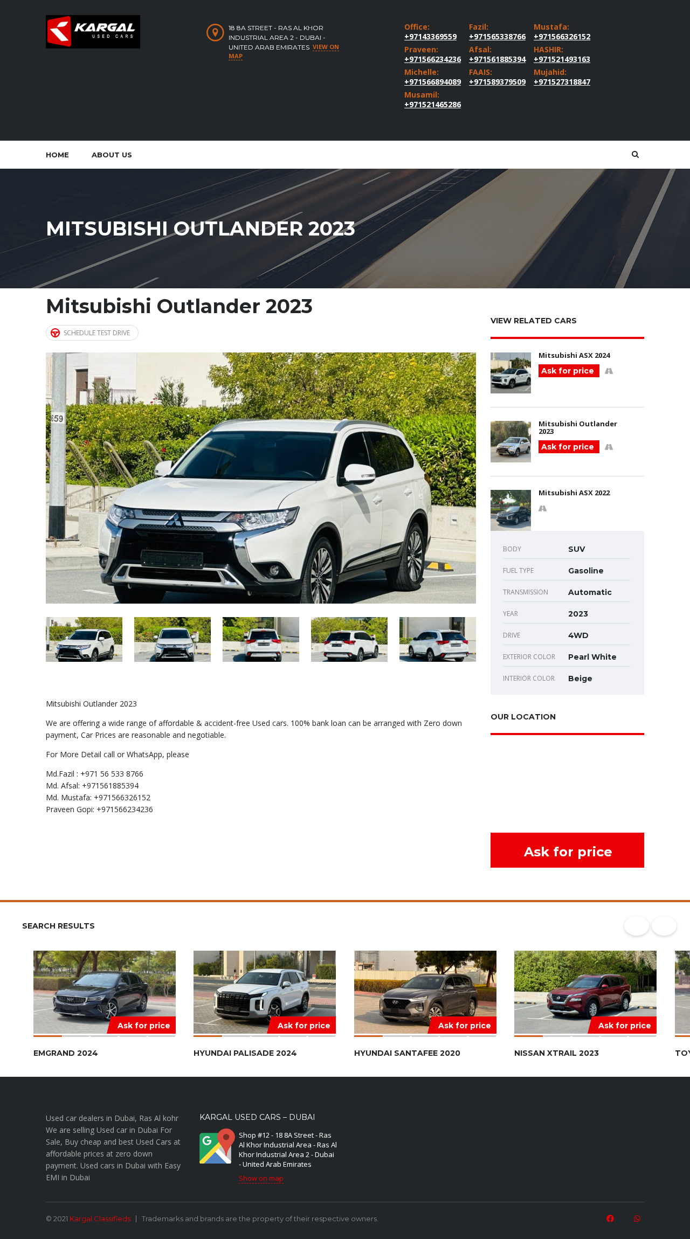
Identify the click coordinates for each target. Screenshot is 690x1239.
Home (57, 154)
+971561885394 (496, 59)
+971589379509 (496, 82)
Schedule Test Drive (97, 332)
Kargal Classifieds (100, 1218)
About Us (112, 154)
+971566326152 (561, 36)
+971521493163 (561, 59)
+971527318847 (561, 82)
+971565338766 (496, 36)
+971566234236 (431, 59)
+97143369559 (430, 36)
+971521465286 (431, 104)
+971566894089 (431, 82)
